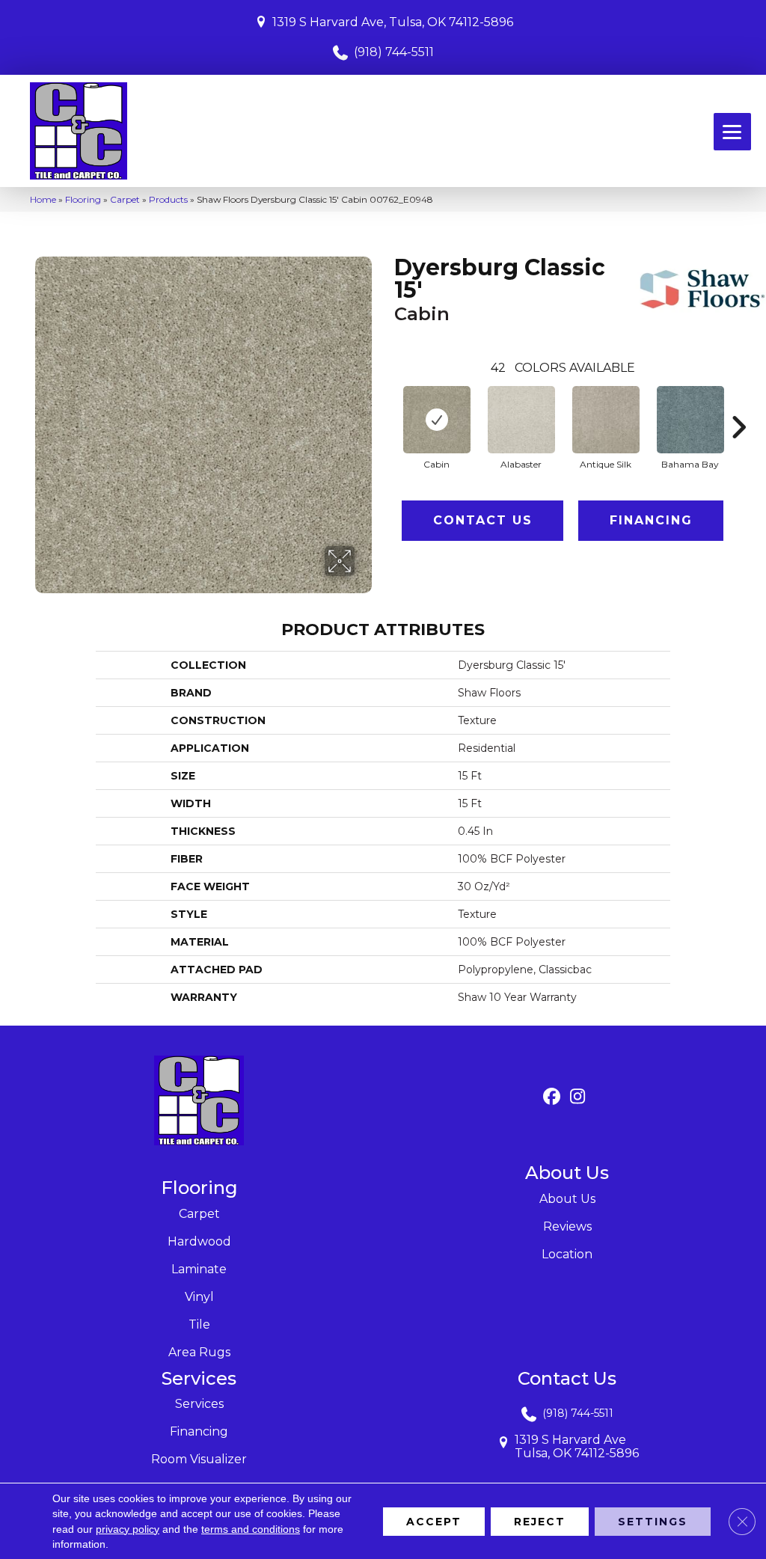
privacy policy (127, 1528)
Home (43, 199)
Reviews (567, 1226)
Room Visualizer (199, 1459)
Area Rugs (199, 1352)
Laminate (199, 1269)
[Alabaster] (521, 419)
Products (168, 199)
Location (567, 1254)
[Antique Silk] (606, 419)
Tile (199, 1324)
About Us (567, 1199)
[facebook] (552, 1097)
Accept (434, 1521)
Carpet (125, 199)
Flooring (83, 199)
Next (738, 404)
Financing (651, 520)
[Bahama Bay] (690, 419)
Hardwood (199, 1241)
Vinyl (199, 1297)
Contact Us (483, 520)
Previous (387, 404)
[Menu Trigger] (732, 131)
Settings (652, 1521)
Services (199, 1404)
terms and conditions (250, 1528)
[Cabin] (436, 419)
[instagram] (578, 1097)
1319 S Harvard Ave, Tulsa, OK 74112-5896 (392, 22)
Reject (540, 1521)
